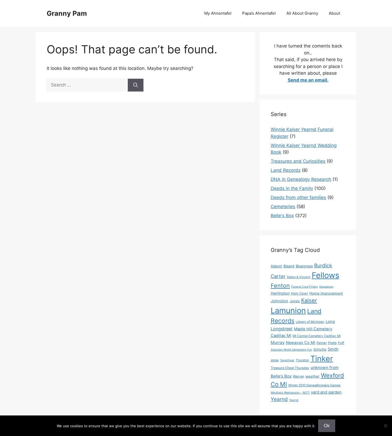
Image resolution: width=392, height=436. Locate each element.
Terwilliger (287, 360)
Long (330, 321)
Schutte (319, 349)
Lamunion (288, 310)
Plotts (332, 343)
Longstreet (282, 328)
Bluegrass (304, 266)
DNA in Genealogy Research (301, 179)
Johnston (279, 301)
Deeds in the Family (292, 188)
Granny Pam (67, 13)
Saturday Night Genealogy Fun (291, 349)
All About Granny (302, 13)
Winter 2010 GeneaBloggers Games (314, 385)
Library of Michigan (310, 322)
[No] (385, 425)
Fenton (280, 285)
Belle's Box (282, 215)
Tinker (321, 358)
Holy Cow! (299, 293)
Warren (298, 376)
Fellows (325, 275)
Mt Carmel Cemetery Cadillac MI (317, 336)
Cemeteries (283, 206)
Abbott (276, 266)
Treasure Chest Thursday (290, 368)
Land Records (286, 170)
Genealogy (326, 286)
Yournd (293, 400)
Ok (327, 425)
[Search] (135, 85)
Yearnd (279, 399)
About (334, 13)
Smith (333, 349)
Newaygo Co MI (300, 342)
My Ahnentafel (217, 13)
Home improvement (326, 293)
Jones (295, 301)
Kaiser (309, 300)
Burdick (323, 266)
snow (275, 360)
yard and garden (326, 392)
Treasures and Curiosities (298, 161)
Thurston (302, 360)
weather (312, 376)
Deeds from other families (298, 197)
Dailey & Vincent (298, 277)
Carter (278, 276)
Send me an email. (308, 80)
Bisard (288, 266)
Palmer (322, 343)
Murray (278, 342)
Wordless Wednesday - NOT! (290, 392)
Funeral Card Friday (304, 286)
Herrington (280, 293)
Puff (341, 343)
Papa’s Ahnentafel (259, 13)
